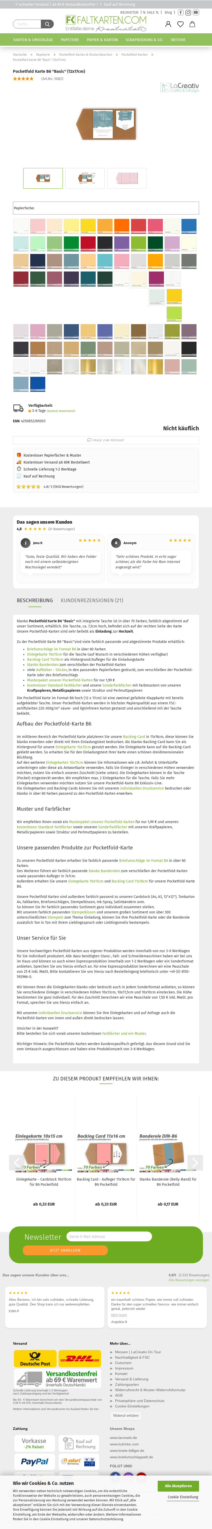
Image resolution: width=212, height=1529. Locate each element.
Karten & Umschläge (33, 39)
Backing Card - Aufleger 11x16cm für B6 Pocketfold (106, 1182)
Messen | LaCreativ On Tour (138, 1352)
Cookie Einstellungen (132, 1406)
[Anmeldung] (168, 24)
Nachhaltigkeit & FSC (132, 1357)
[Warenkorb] (192, 24)
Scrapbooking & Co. (144, 39)
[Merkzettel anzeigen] (180, 24)
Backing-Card (134, 737)
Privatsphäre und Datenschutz (139, 1401)
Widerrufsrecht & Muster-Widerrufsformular (150, 1390)
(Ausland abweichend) (61, 411)
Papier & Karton (102, 39)
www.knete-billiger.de (127, 1450)
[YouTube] (196, 12)
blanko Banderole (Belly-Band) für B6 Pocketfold (168, 1182)
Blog (168, 12)
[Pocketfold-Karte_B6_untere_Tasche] (106, 121)
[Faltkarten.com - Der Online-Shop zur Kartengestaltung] (106, 24)
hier (96, 1409)
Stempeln (55, 917)
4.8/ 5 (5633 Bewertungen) (49, 486)
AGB (119, 1395)
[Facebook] (181, 12)
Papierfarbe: (24, 208)
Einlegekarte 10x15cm (44, 654)
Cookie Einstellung (183, 1497)
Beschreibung (35, 600)
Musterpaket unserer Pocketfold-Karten (60, 680)
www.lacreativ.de (123, 1438)
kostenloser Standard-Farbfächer (54, 685)
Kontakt (121, 1374)
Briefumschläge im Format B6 (51, 649)
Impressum (124, 1368)
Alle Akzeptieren (178, 1486)
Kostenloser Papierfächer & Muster (52, 455)
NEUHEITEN (129, 12)
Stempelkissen (83, 912)
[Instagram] (188, 12)
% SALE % (151, 12)
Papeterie (70, 39)
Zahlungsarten (127, 1384)
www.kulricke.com (124, 1444)
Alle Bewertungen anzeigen (189, 1280)
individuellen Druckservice (142, 788)
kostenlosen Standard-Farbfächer (44, 827)
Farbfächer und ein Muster (124, 1033)
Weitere (178, 39)
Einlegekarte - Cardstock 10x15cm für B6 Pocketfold (43, 1182)
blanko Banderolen (42, 665)
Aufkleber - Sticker (51, 670)
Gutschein (123, 1363)
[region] (106, 559)
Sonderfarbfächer (116, 685)
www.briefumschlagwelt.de (131, 1457)
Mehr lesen (119, 1315)
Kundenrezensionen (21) (92, 600)
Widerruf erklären (126, 1415)
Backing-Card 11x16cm (45, 659)
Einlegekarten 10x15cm (64, 762)
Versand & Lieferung (131, 1379)
